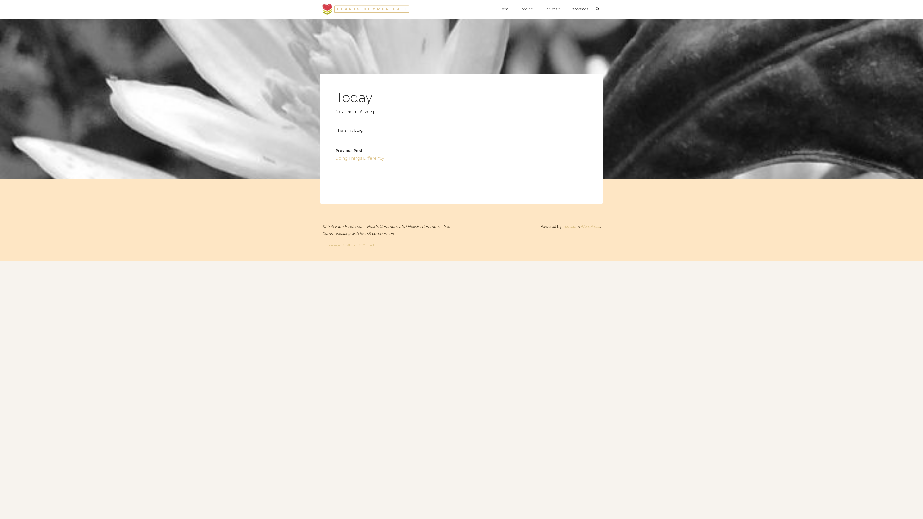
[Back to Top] (904, 512)
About (351, 245)
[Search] (597, 9)
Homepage (332, 245)
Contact (368, 245)
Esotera (569, 226)
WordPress (590, 226)
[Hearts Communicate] (327, 9)
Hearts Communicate (373, 9)
